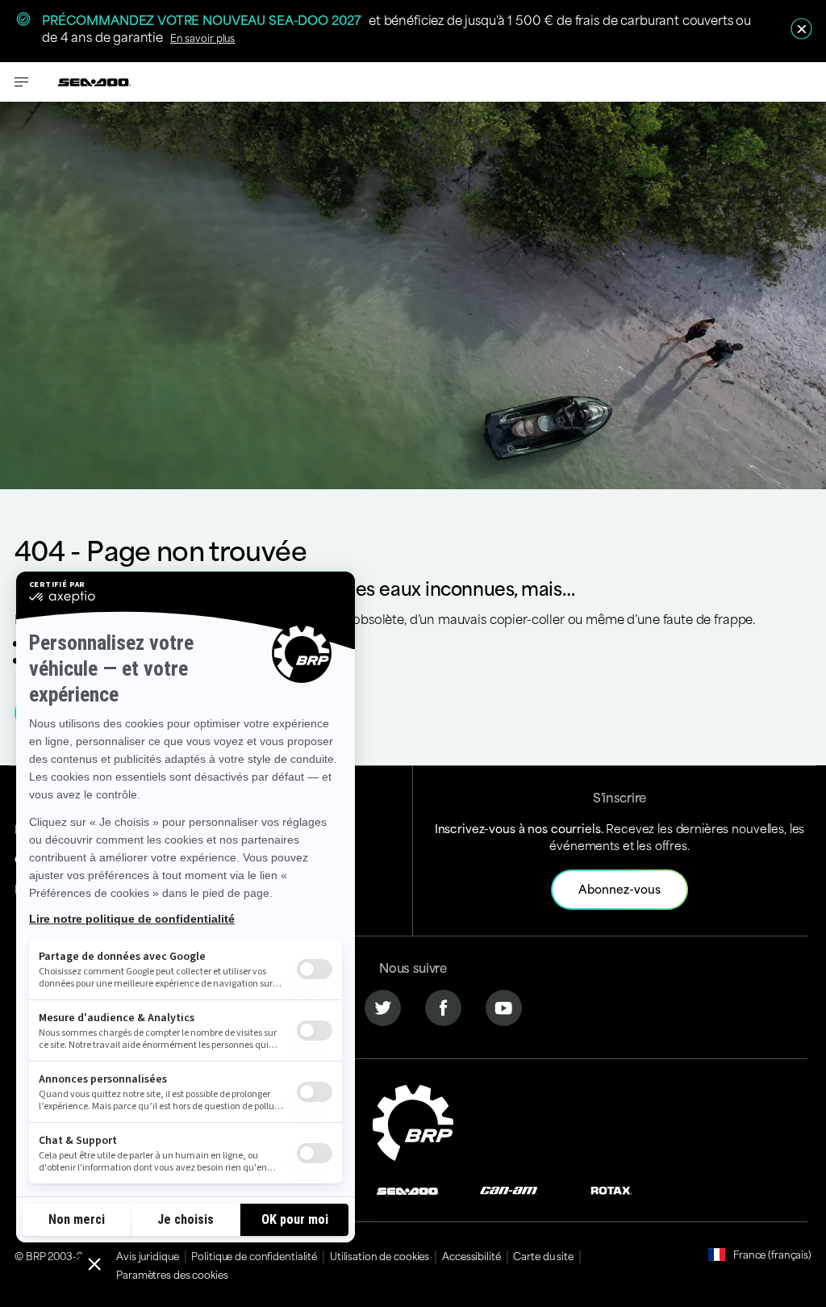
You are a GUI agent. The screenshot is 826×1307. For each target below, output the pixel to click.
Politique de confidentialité (254, 1255)
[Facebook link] (443, 1005)
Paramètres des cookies (171, 1274)
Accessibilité (471, 1255)
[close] (801, 29)
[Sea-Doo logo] (94, 82)
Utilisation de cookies (379, 1255)
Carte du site (543, 1255)
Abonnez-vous (619, 888)
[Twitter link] (383, 1005)
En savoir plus (202, 37)
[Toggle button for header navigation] (22, 82)
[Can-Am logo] (508, 1188)
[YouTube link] (504, 1005)
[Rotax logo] (611, 1188)
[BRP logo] (413, 1120)
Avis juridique (147, 1255)
